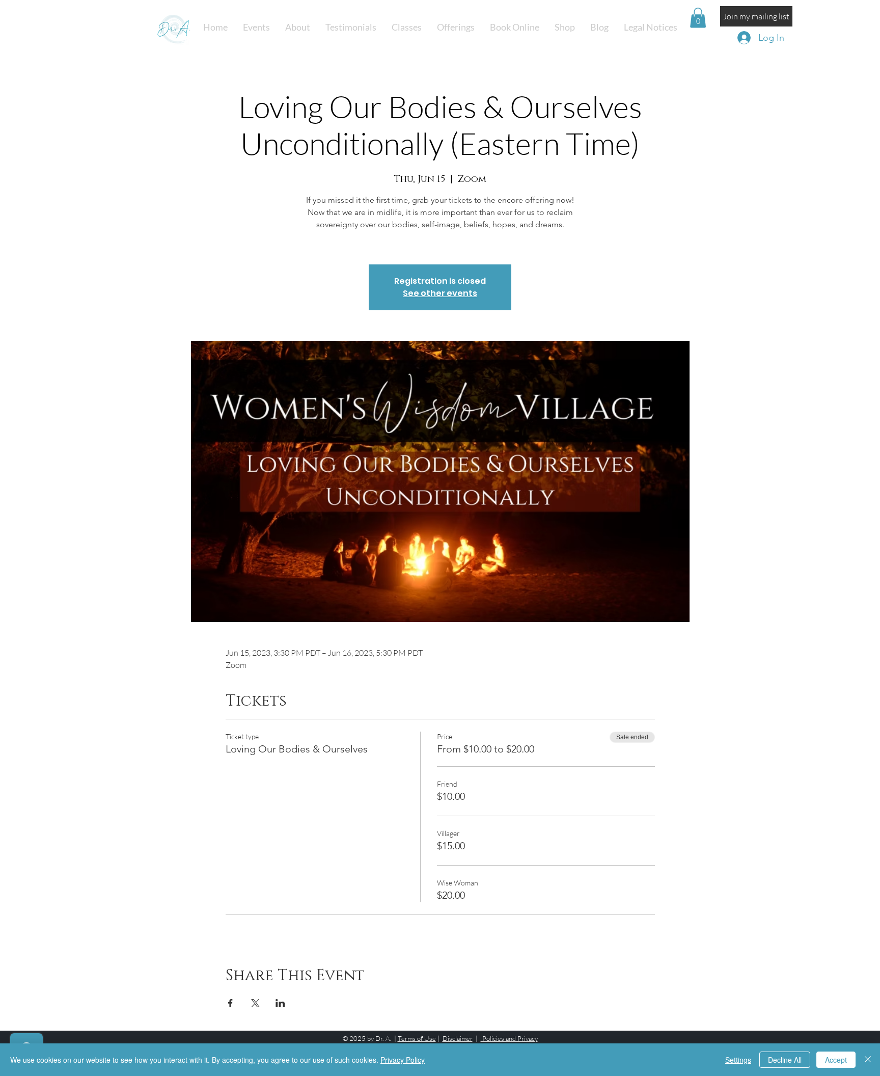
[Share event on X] (255, 1003)
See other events (440, 293)
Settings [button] (738, 1060)
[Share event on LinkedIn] (280, 1003)
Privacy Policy (402, 1060)
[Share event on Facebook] (230, 1003)
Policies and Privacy (509, 1038)
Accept (836, 1060)
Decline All (785, 1060)
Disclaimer (458, 1038)
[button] (406, 27)
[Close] (868, 1060)
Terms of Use (417, 1038)
